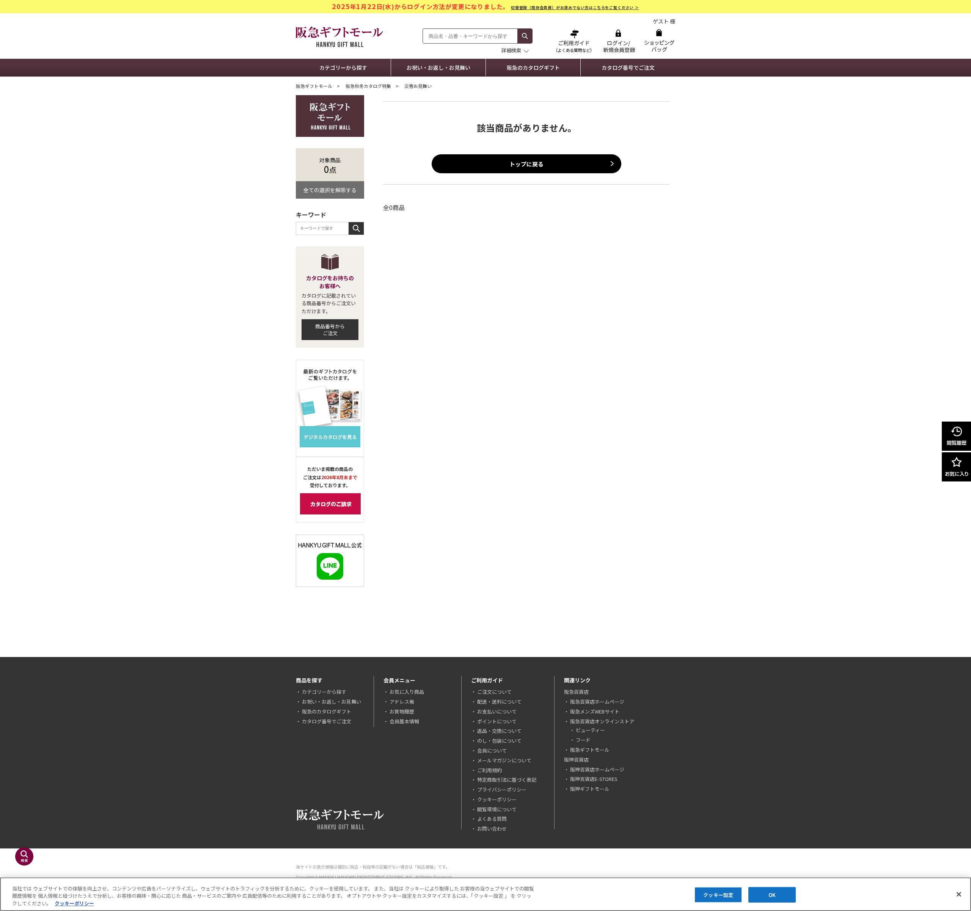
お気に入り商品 (407, 691)
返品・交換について (499, 730)
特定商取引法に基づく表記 (506, 779)
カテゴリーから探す (343, 67)
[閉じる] (959, 894)
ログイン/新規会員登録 (618, 41)
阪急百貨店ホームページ (597, 701)
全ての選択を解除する (330, 190)
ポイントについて (497, 721)
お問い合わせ (492, 828)
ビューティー (590, 730)
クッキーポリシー (497, 799)
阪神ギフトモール (590, 788)
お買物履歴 (402, 711)
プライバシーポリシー (501, 789)
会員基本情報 (404, 721)
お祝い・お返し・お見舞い (438, 67)
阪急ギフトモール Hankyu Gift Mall (339, 37)
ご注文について (494, 691)
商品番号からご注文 (330, 330)
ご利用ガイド (575, 41)
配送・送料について (499, 701)
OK (772, 894)
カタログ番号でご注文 (628, 67)
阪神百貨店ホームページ (597, 769)
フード (583, 739)
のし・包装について (499, 740)
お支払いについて (497, 711)
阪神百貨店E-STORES (593, 778)
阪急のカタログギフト (533, 67)
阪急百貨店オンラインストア (602, 721)
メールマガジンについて (504, 760)
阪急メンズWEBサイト (594, 711)
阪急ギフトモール (314, 86)
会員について (492, 750)
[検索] (525, 36)
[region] (485, 894)
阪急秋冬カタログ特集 (368, 86)
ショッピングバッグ (659, 41)
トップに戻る (526, 164)
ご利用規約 (489, 770)
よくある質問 (492, 818)
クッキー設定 (718, 894)
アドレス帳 (402, 701)
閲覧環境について (497, 809)
